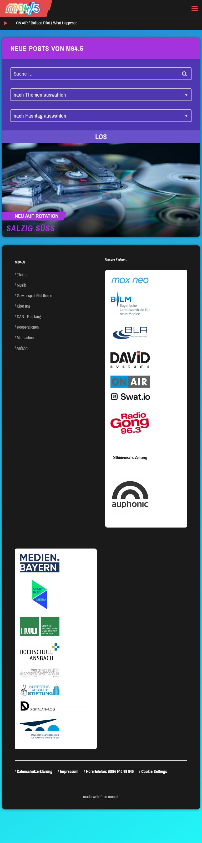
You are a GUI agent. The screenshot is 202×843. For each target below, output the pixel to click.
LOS (101, 136)
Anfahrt (22, 348)
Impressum (69, 771)
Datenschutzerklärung (34, 771)
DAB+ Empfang (29, 316)
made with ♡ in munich (101, 796)
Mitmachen (25, 337)
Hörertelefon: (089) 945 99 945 (110, 771)
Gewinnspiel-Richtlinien (34, 295)
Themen (23, 274)
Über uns (24, 306)
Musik (21, 285)
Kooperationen (28, 327)
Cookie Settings (154, 771)
